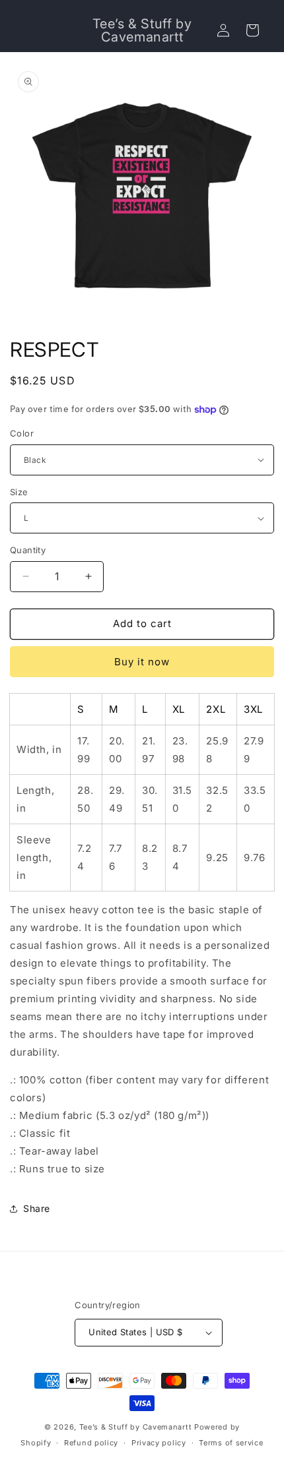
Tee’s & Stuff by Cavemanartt (135, 1427)
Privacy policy (158, 1442)
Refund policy (91, 1442)
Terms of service (231, 1442)
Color (22, 433)
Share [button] (36, 1208)
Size (19, 492)
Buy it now (142, 661)
